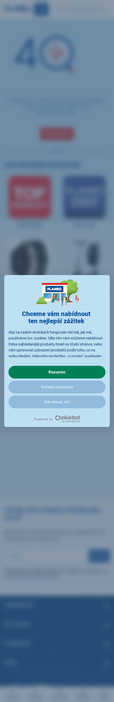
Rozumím (57, 372)
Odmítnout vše (57, 402)
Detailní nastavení (57, 387)
